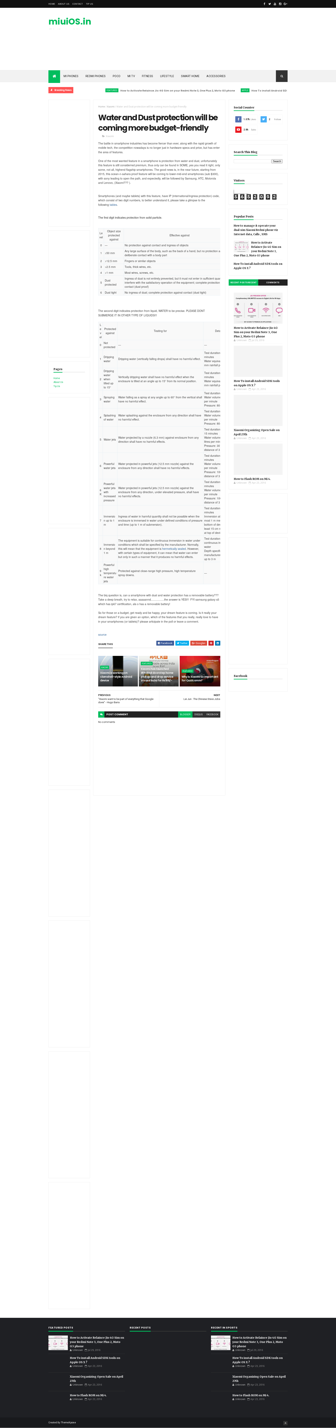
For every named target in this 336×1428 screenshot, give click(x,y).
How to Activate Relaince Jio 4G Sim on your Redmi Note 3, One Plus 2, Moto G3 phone (154, 90)
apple (221, 90)
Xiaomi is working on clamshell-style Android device (116, 676)
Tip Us (89, 4)
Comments (273, 282)
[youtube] (275, 4)
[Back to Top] (285, 1423)
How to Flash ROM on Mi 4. (252, 479)
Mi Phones (71, 76)
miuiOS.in (69, 21)
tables (113, 205)
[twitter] (270, 4)
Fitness (147, 76)
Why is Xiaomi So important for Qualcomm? (200, 679)
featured (88, 90)
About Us (63, 4)
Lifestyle (167, 76)
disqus (198, 714)
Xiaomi (111, 106)
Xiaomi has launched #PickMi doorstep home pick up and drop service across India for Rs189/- (157, 674)
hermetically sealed (174, 549)
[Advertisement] (217, 39)
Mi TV (131, 76)
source (102, 634)
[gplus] (285, 4)
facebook (212, 714)
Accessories (216, 76)
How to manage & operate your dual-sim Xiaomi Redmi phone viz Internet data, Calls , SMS (256, 230)
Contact (77, 4)
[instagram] (280, 4)
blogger (185, 714)
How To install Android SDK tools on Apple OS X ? (260, 90)
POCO (117, 76)
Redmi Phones (96, 76)
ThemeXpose (68, 1422)
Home (51, 4)
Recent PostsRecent (243, 282)
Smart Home (190, 76)
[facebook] (264, 4)
